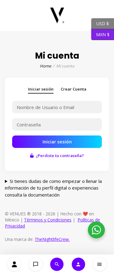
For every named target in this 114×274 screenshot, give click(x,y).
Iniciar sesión (41, 89)
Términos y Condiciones (47, 220)
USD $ (100, 23)
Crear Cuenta (73, 89)
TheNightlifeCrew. (52, 239)
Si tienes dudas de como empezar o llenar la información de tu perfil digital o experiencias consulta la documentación (53, 188)
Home (45, 66)
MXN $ (100, 34)
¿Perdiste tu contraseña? (60, 155)
